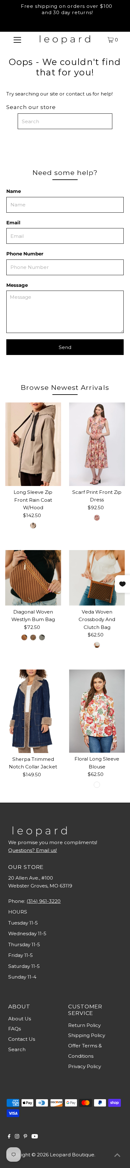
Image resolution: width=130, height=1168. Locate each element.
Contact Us (21, 1039)
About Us (19, 1019)
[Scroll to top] (117, 1155)
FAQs (14, 1029)
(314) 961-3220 (44, 901)
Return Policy (84, 1025)
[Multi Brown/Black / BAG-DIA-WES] (33, 637)
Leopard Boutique (72, 1155)
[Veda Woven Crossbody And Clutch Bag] (97, 578)
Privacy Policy (84, 1066)
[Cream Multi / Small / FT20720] (97, 785)
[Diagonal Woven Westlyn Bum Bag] (33, 578)
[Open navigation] (17, 39)
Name (13, 191)
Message (17, 285)
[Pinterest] (25, 1136)
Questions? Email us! (32, 850)
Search (17, 1049)
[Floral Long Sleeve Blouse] (97, 711)
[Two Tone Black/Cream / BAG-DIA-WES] (42, 637)
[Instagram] (17, 1136)
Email (13, 223)
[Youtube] (34, 1136)
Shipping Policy (86, 1035)
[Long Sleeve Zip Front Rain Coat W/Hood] (33, 444)
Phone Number (24, 254)
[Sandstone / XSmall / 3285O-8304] (33, 525)
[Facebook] (9, 1136)
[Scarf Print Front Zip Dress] (97, 444)
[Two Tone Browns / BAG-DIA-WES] (24, 637)
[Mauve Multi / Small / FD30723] (97, 518)
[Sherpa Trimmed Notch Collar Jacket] (33, 711)
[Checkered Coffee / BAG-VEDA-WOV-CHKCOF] (97, 645)
